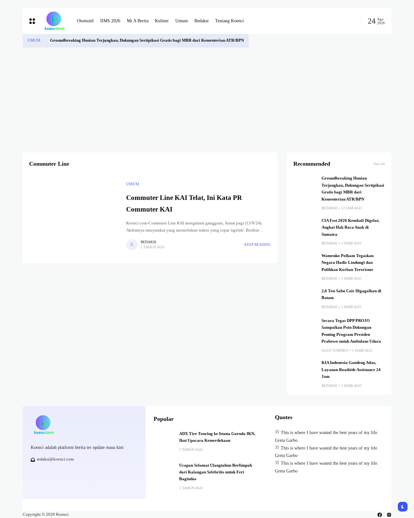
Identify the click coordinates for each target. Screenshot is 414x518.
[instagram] (389, 515)
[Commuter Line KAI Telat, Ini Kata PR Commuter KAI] (74, 215)
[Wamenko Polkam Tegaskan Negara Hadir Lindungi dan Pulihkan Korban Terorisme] (305, 264)
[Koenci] (54, 21)
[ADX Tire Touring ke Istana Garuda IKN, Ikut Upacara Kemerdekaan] (164, 440)
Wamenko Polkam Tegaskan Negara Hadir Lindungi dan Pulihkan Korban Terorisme (347, 263)
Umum (33, 40)
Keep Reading (258, 244)
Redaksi (148, 242)
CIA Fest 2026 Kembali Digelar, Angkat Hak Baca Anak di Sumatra (350, 227)
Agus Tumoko (334, 350)
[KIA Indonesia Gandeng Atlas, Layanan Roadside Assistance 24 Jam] (305, 371)
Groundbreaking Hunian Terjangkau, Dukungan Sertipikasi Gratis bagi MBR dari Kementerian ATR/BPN (147, 40)
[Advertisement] (207, 96)
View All (379, 164)
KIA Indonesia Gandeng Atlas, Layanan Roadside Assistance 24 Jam (351, 369)
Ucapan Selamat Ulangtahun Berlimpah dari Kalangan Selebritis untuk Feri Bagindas (215, 472)
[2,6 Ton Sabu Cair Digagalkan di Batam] (305, 299)
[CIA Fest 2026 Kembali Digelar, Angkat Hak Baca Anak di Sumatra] (305, 229)
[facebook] (379, 515)
